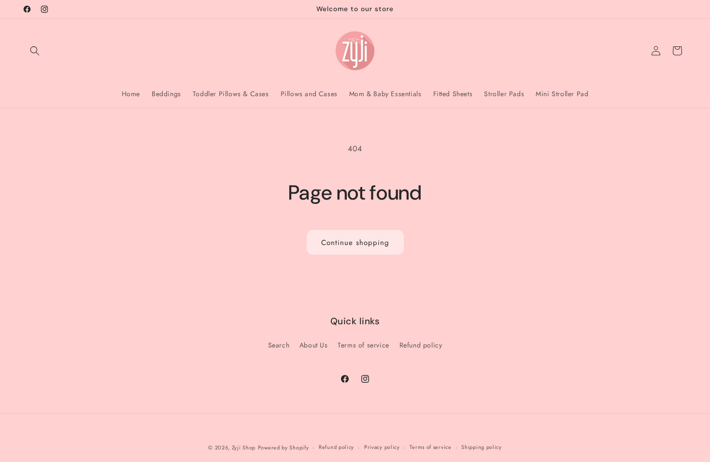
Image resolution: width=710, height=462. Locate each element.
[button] (34, 50)
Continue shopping (355, 242)
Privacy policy (382, 447)
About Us (313, 345)
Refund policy (420, 345)
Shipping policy (481, 447)
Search (279, 345)
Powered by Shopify (283, 447)
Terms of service (363, 345)
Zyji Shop (244, 447)
